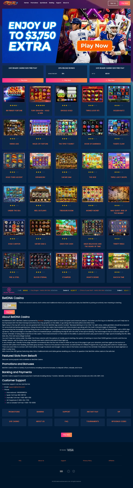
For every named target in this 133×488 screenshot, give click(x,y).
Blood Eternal (40, 277)
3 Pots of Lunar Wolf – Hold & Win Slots (80, 290)
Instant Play (92, 412)
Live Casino (14, 421)
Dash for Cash (66, 244)
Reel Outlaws (40, 210)
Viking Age (14, 144)
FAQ (66, 421)
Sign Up (113, 3)
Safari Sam (66, 177)
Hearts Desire (93, 277)
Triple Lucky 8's (92, 110)
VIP (119, 412)
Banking (51, 3)
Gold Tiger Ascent (14, 177)
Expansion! (40, 177)
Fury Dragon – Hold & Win (40, 111)
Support (58, 3)
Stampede (66, 277)
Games (26, 3)
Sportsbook (43, 3)
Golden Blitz (118, 110)
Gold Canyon (14, 244)
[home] (12, 5)
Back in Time (118, 277)
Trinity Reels (118, 244)
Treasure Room (66, 210)
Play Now (124, 3)
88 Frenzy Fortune (14, 110)
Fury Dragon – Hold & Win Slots (29, 290)
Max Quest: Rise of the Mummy (119, 211)
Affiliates (111, 461)
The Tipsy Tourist (66, 144)
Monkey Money (92, 210)
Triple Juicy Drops (119, 177)
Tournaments (92, 421)
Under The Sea (14, 210)
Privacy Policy (87, 461)
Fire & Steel (14, 277)
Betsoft (40, 321)
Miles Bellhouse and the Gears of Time (92, 245)
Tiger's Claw (118, 144)
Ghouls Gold (66, 110)
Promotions (34, 3)
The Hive (92, 177)
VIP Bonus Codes (118, 421)
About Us (66, 3)
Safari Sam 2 (40, 244)
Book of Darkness (93, 144)
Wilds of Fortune (40, 144)
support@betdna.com (17, 387)
